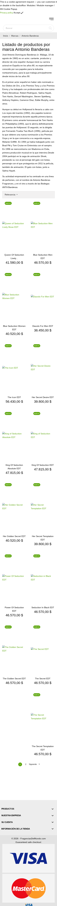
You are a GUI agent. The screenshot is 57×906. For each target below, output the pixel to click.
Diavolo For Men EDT (42, 326)
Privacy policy (6, 12)
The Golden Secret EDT (14, 678)
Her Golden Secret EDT (14, 536)
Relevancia (11, 194)
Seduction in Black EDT (42, 607)
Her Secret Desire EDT (43, 397)
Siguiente (34, 764)
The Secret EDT (42, 678)
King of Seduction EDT (43, 465)
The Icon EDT (14, 397)
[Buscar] (50, 28)
